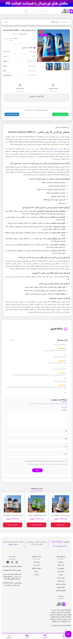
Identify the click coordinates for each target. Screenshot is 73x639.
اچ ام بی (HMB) (55, 22)
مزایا (66, 431)
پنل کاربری (36, 562)
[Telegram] (8, 562)
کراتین (61, 575)
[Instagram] (16, 562)
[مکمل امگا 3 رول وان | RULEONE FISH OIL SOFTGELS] (12, 504)
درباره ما (36, 575)
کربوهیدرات (60, 568)
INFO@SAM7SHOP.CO (10, 570)
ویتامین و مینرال (61, 584)
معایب (65, 438)
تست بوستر (60, 581)
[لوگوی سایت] (36, 3)
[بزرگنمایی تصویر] (67, 59)
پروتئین (60, 562)
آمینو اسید (63, 22)
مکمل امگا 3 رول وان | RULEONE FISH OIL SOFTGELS (13, 516)
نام (65, 446)
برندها (36, 571)
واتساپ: (60, 542)
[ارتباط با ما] (68, 634)
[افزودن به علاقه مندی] (53, 496)
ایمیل (65, 454)
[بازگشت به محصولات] (6, 22)
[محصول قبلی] (8, 22)
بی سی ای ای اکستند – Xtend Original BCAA (60, 516)
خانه (69, 22)
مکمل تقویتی (61, 587)
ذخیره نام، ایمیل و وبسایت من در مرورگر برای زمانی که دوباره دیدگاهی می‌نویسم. (45, 461)
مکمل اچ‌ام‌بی (49, 151)
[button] (36, 524)
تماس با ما (36, 565)
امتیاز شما (64, 407)
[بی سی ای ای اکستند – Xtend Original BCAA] (60, 504)
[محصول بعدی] (4, 22)
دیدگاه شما (64, 410)
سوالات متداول (36, 568)
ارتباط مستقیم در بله (60, 546)
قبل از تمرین (61, 578)
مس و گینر (61, 565)
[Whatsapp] (12, 562)
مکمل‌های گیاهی (61, 590)
